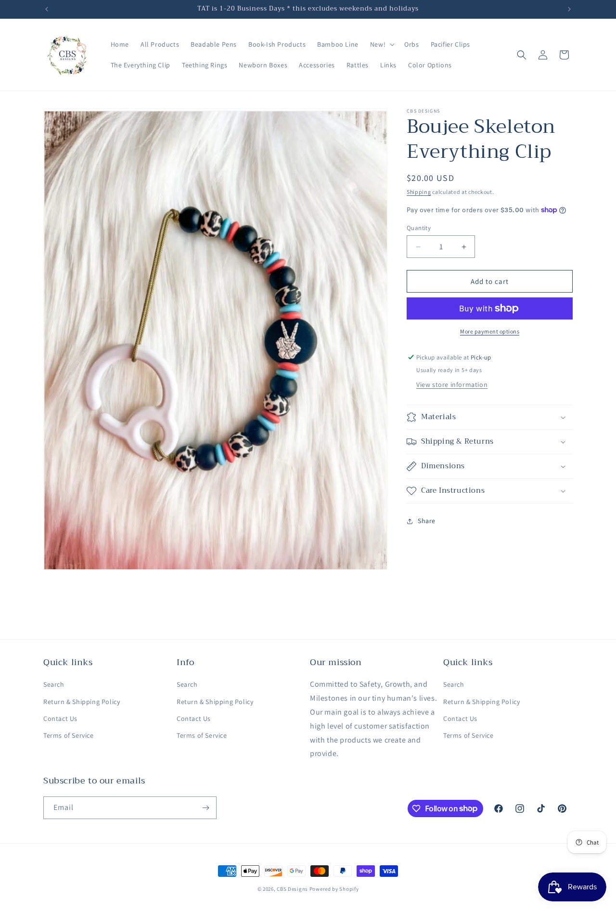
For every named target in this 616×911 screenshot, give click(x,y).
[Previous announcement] (46, 9)
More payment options (489, 331)
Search (53, 684)
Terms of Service (68, 735)
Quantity (419, 228)
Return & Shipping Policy (81, 701)
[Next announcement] (569, 9)
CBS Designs (292, 888)
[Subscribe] (205, 807)
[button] (381, 44)
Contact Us (60, 718)
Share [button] (427, 520)
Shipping (419, 191)
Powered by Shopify (334, 888)
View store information (452, 384)
